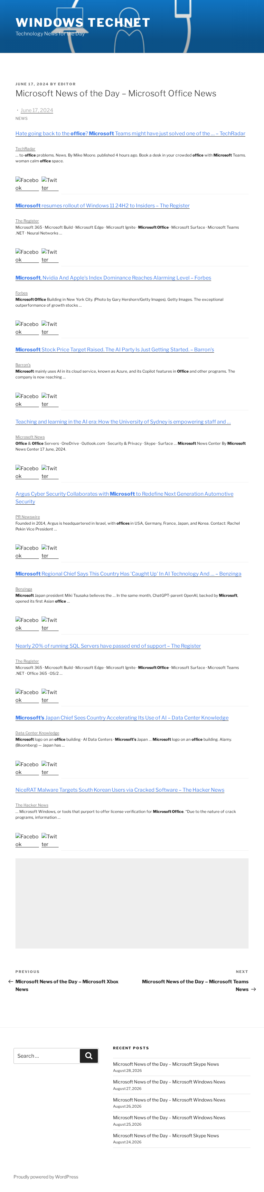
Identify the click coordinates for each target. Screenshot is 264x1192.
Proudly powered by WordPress (46, 1176)
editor (67, 84)
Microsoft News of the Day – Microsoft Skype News (166, 1064)
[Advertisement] (132, 903)
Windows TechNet (83, 22)
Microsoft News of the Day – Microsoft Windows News (169, 1081)
